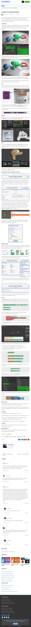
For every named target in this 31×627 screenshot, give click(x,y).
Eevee (12, 436)
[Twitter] (2, 617)
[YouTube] (6, 617)
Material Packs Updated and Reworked (25, 565)
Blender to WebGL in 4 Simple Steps (7, 585)
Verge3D (24, 436)
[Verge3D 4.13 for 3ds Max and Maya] (6, 560)
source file (7, 168)
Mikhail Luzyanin (7, 475)
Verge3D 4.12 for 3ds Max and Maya (7, 579)
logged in (7, 551)
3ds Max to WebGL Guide (5, 587)
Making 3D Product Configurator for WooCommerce (10, 591)
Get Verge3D (27, 1)
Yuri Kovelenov (9, 508)
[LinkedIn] (8, 617)
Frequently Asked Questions (6, 600)
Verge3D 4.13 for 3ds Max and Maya (5, 565)
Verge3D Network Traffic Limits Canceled (8, 577)
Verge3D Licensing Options (6, 599)
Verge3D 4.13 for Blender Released (15, 565)
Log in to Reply (26, 470)
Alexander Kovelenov (9, 518)
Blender (18, 375)
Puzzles (15, 436)
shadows (21, 436)
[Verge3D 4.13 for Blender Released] (15, 560)
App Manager (6, 436)
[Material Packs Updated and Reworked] (25, 560)
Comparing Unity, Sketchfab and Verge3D (7, 454)
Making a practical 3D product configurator (8, 603)
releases (18, 436)
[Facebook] (4, 617)
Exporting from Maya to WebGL (6, 589)
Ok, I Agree (15, 623)
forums (11, 426)
